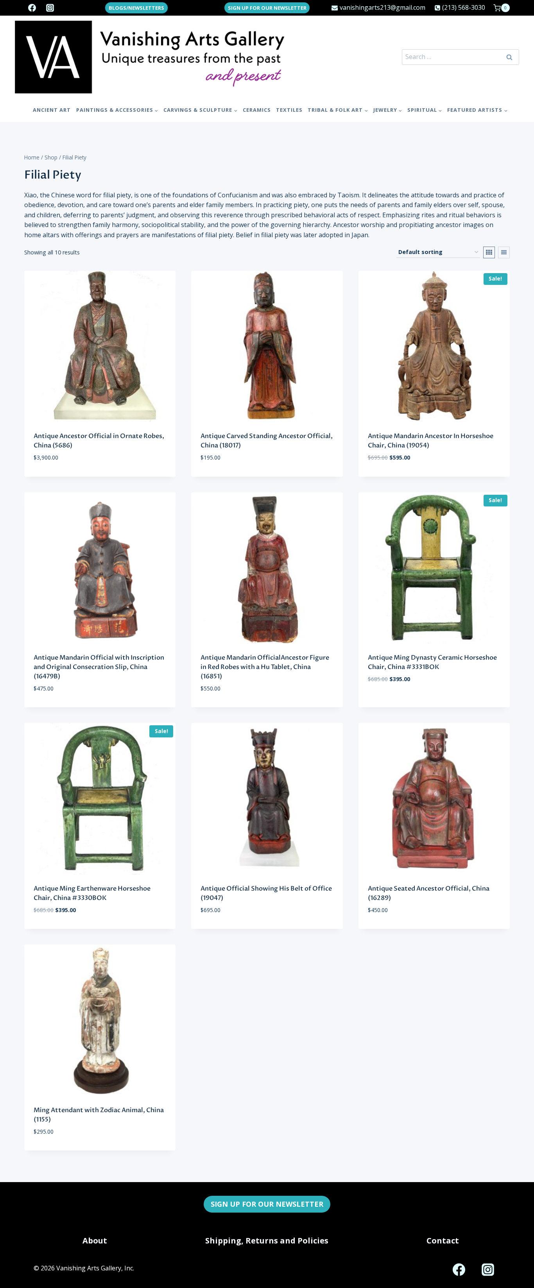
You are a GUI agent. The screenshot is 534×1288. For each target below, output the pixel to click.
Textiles (289, 109)
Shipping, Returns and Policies (266, 1240)
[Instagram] (50, 8)
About (94, 1240)
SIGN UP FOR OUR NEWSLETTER (267, 7)
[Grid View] (489, 252)
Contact (442, 1240)
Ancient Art (52, 109)
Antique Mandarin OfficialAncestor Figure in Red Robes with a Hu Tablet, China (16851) (265, 667)
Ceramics (257, 109)
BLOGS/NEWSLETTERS (136, 7)
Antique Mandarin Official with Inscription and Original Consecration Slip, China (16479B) (99, 667)
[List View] (504, 252)
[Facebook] (32, 8)
